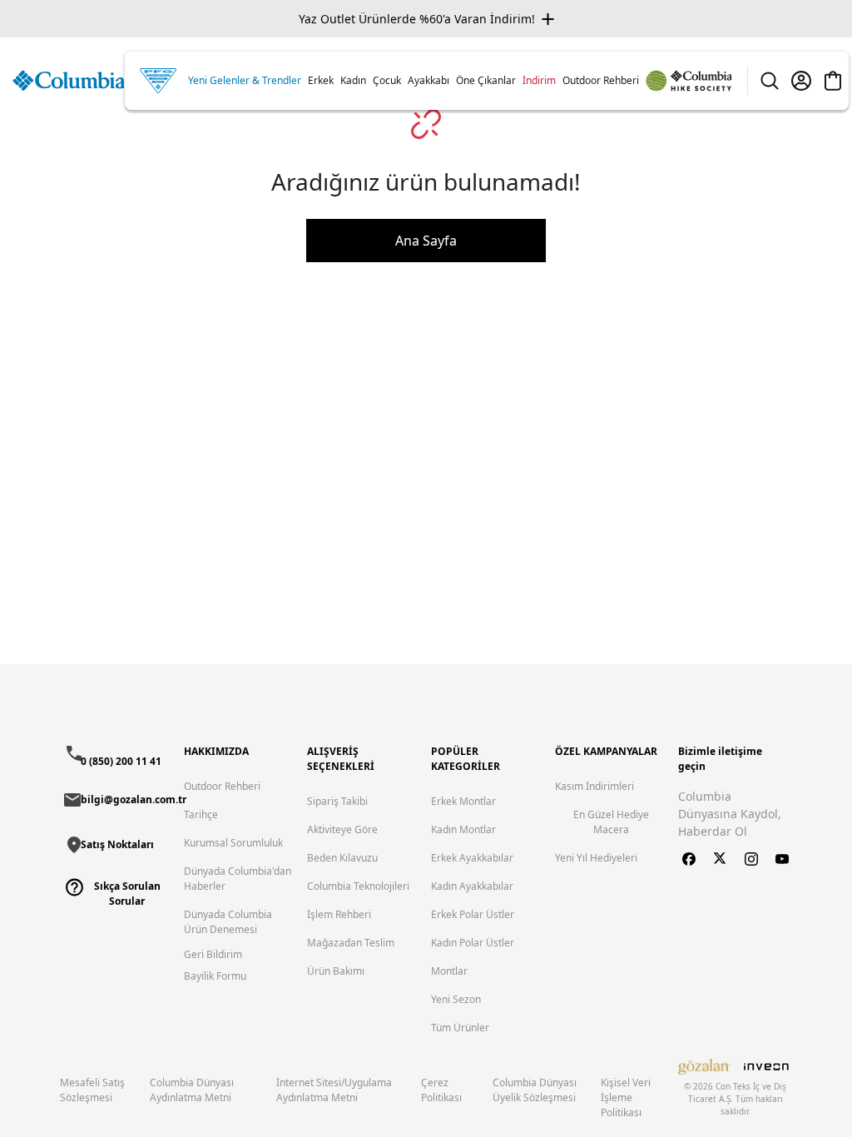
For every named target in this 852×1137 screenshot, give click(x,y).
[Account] (801, 81)
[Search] (770, 81)
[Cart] (833, 81)
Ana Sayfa (426, 240)
